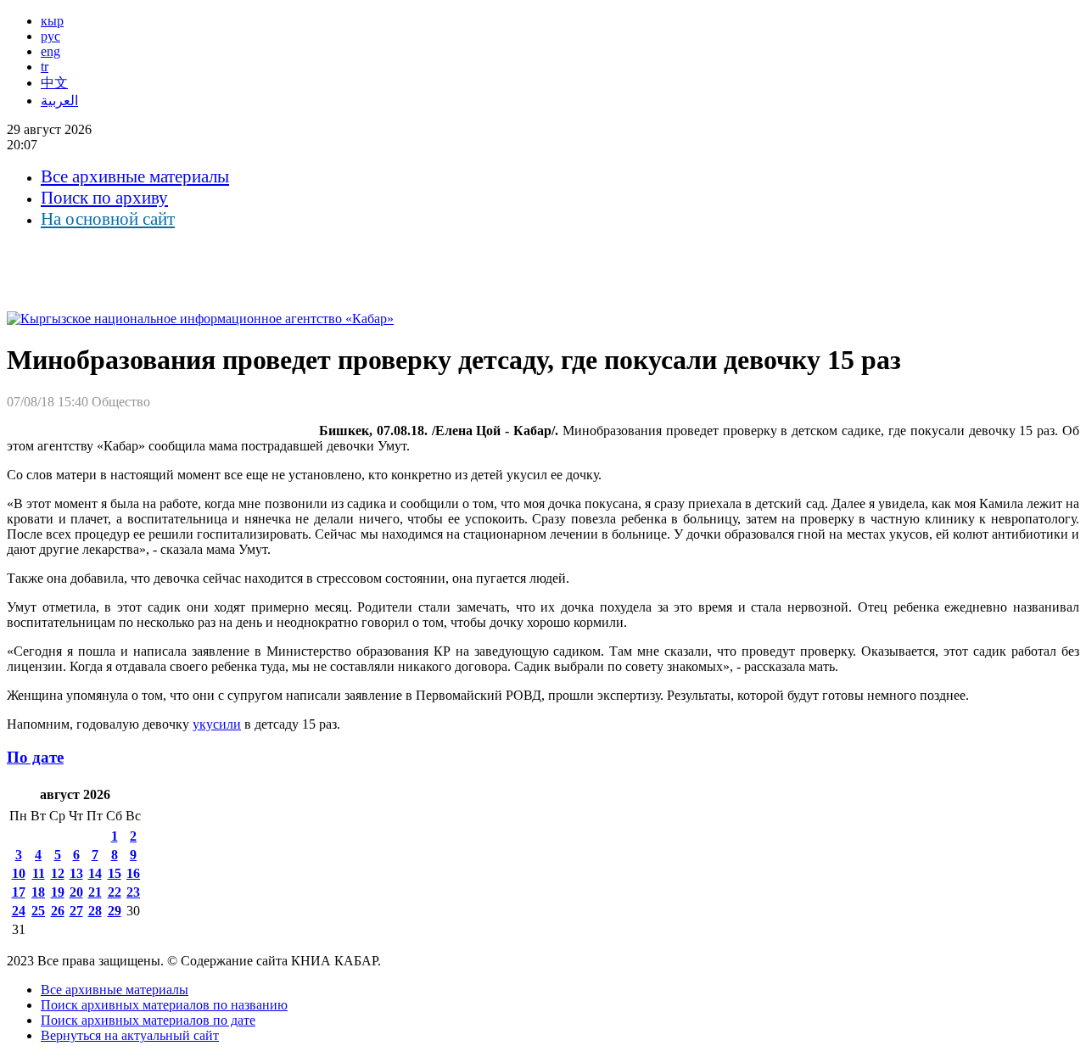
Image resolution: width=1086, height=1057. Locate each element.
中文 (54, 83)
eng (50, 51)
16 (133, 873)
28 (95, 910)
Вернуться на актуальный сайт (130, 1035)
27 (76, 910)
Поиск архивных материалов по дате (148, 1020)
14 (95, 873)
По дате (35, 757)
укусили (217, 724)
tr (44, 66)
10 (18, 873)
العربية (59, 100)
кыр (52, 21)
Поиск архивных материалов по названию (164, 1005)
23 (133, 892)
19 (57, 892)
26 (57, 910)
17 (18, 892)
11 (38, 873)
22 (114, 892)
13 (76, 873)
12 (57, 873)
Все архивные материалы (135, 176)
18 (38, 892)
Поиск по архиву (104, 197)
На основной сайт (108, 219)
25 (38, 910)
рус (50, 36)
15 (114, 873)
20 (76, 892)
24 (18, 910)
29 (114, 910)
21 (95, 892)
